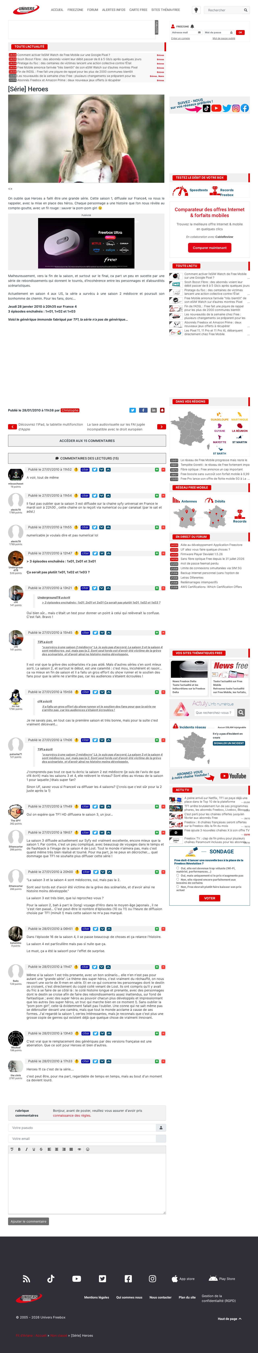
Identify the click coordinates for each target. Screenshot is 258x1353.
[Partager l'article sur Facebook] (143, 410)
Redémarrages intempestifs (199, 582)
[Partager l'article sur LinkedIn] (154, 410)
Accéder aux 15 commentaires (87, 441)
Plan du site (187, 1297)
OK (240, 32)
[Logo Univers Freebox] (26, 10)
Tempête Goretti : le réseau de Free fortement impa (215, 464)
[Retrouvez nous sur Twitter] (103, 1278)
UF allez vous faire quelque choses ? (205, 549)
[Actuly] (182, 709)
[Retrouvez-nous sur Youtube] (77, 1278)
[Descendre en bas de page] (101, 470)
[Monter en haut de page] (108, 470)
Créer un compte (180, 38)
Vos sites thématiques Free (199, 653)
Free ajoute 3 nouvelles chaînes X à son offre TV (217, 830)
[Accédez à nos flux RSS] (27, 1278)
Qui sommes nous (129, 1297)
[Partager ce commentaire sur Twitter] (94, 470)
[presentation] (12, 1150)
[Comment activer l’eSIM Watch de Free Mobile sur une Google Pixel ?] (176, 276)
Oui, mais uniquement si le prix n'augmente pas (212, 875)
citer (85, 469)
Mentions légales (96, 1297)
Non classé (58, 1335)
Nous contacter (161, 1297)
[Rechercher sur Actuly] (241, 712)
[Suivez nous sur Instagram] (153, 1278)
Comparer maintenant (210, 248)
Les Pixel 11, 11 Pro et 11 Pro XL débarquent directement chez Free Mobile (217, 332)
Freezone (182, 26)
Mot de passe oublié (224, 38)
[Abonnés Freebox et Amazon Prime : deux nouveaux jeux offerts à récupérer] (176, 324)
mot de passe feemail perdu (199, 563)
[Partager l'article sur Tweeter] (132, 410)
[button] (12, 1150)
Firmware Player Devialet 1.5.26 (202, 554)
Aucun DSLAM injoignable (232, 727)
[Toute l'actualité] (156, 46)
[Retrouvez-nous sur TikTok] (52, 1278)
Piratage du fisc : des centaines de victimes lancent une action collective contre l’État (74, 63)
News (161, 76)
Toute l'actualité (29, 46)
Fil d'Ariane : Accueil (31, 1335)
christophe (70, 410)
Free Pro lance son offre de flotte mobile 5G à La (213, 478)
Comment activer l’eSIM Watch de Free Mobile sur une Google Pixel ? (63, 55)
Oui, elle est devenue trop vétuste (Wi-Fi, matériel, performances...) (205, 870)
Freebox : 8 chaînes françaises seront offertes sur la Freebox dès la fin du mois (215, 824)
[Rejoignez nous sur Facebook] (129, 1278)
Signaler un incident (229, 743)
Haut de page (228, 1319)
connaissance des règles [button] (71, 1115)
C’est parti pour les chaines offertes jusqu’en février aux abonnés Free (214, 816)
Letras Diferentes (192, 577)
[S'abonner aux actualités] (162, 410)
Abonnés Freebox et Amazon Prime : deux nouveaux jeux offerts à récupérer (69, 80)
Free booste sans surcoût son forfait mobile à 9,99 (215, 474)
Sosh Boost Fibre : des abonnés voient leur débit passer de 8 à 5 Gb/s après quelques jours (79, 59)
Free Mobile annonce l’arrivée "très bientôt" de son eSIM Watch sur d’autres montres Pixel (217, 300)
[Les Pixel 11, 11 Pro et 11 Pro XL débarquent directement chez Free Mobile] (176, 332)
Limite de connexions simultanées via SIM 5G (211, 568)
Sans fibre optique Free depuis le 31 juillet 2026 (212, 558)
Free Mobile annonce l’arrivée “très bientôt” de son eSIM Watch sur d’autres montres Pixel (77, 67)
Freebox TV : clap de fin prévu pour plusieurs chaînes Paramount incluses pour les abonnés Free (215, 842)
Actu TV (182, 790)
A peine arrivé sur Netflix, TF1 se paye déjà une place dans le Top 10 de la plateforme (215, 799)
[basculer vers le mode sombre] (196, 10)
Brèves (160, 55)
